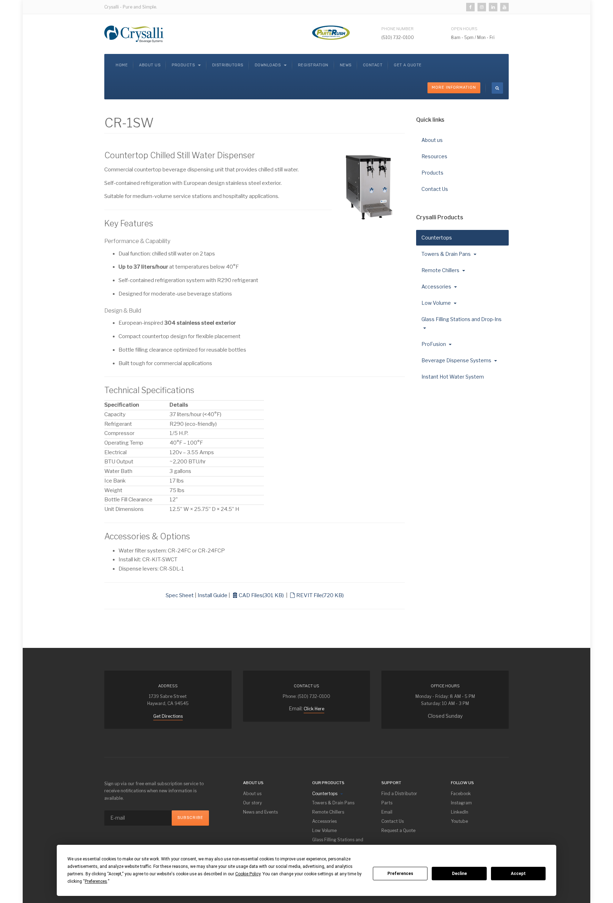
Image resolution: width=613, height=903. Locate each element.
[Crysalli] (134, 34)
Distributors (227, 65)
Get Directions (168, 716)
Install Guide (212, 595)
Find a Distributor (399, 793)
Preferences (400, 873)
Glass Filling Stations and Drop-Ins (461, 319)
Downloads (268, 65)
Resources (434, 156)
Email (386, 812)
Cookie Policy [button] (247, 873)
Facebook (461, 793)
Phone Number (397, 28)
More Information (454, 87)
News (346, 65)
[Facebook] (470, 7)
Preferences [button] (96, 881)
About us (149, 65)
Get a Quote (408, 65)
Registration (313, 65)
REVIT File (320, 595)
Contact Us (434, 189)
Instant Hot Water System (452, 377)
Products (184, 65)
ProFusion (434, 344)
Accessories (436, 286)
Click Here (314, 708)
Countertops (437, 238)
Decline (459, 873)
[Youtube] (504, 7)
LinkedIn (459, 812)
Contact (373, 65)
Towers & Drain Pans (446, 254)
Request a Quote (398, 830)
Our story (252, 802)
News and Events (260, 812)
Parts (386, 802)
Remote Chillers (440, 270)
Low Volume (436, 303)
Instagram (461, 802)
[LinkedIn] (493, 7)
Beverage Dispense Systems (456, 360)
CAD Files (261, 595)
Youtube (459, 821)
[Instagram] (481, 7)
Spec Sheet (180, 595)
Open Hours (464, 28)
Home (122, 65)
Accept (518, 873)
